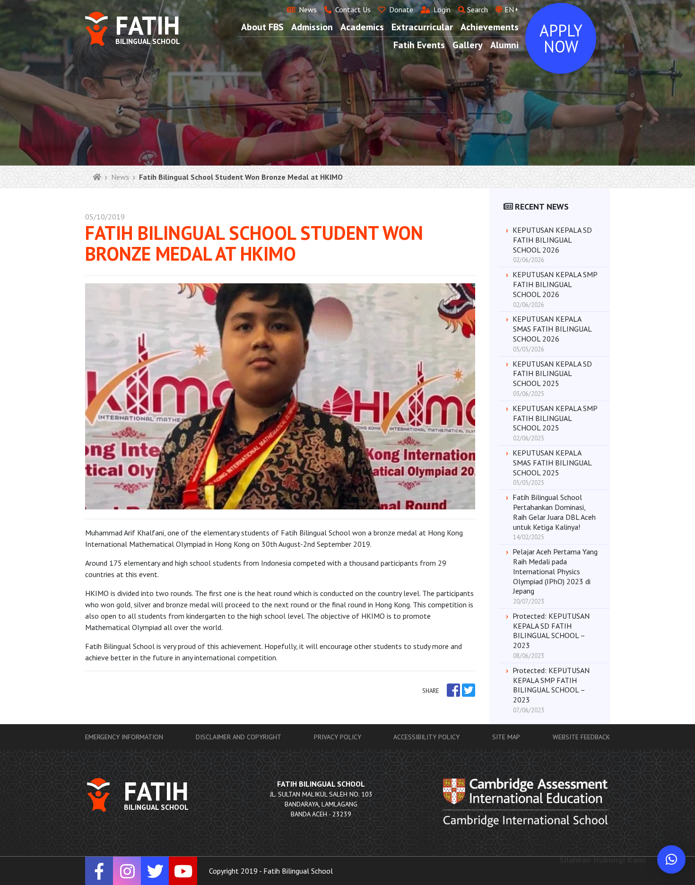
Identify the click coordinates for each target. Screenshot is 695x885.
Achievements (489, 27)
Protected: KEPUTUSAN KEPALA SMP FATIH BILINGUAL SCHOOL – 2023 (551, 685)
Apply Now (560, 38)
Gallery (467, 45)
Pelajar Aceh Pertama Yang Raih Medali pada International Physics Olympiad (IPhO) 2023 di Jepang (555, 571)
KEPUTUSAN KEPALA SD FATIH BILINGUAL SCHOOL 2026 (552, 239)
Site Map (506, 737)
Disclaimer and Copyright (238, 737)
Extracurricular (422, 27)
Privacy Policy (337, 737)
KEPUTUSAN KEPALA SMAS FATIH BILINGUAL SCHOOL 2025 (552, 462)
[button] (671, 859)
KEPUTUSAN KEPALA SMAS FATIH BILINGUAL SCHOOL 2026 (552, 328)
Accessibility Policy (426, 737)
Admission (312, 27)
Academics (362, 27)
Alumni (504, 45)
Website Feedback (581, 737)
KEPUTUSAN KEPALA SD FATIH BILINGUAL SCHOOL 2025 (552, 373)
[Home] (97, 177)
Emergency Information (124, 737)
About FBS (262, 27)
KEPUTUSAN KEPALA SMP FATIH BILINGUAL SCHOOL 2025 (555, 418)
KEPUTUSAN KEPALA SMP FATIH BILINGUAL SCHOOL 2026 (555, 284)
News (120, 177)
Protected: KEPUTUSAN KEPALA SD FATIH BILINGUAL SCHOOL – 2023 (551, 630)
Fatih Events (419, 45)
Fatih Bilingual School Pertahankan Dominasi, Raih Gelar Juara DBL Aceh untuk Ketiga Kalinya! (554, 511)
